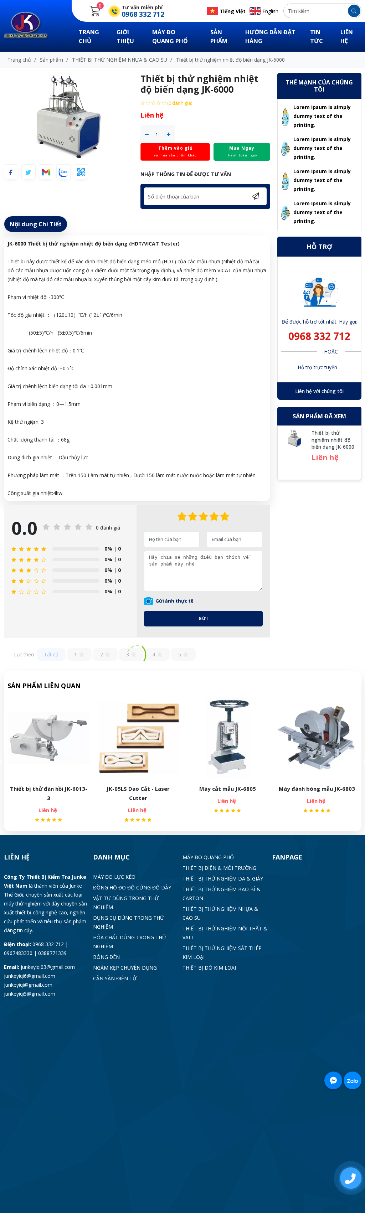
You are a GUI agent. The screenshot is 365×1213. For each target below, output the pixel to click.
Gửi (203, 618)
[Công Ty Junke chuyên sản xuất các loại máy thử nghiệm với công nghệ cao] (30, 25)
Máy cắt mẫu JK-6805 (138, 788)
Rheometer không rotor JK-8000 (318, 793)
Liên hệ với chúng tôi (319, 391)
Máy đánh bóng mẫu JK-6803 (228, 788)
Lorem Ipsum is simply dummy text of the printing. (322, 116)
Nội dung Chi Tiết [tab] (36, 224)
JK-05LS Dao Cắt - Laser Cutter (49, 793)
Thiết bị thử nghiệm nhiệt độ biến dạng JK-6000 (333, 439)
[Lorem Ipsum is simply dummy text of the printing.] (285, 116)
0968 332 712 (319, 336)
